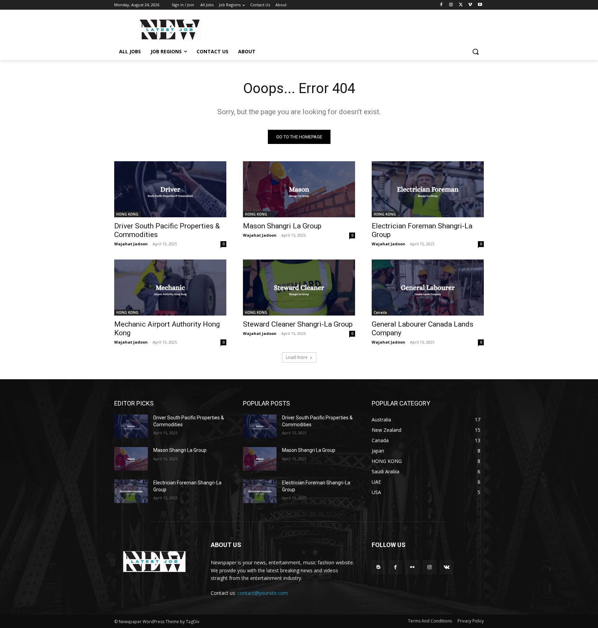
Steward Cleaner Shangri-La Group (298, 324)
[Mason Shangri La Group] (299, 189)
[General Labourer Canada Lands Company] (428, 288)
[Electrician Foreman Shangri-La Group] (428, 189)
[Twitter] (461, 5)
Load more (297, 357)
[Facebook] (441, 5)
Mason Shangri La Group (282, 226)
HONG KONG (127, 214)
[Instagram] (451, 5)
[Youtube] (480, 5)
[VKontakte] (446, 567)
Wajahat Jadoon (131, 243)
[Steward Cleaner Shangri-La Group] (299, 288)
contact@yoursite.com (262, 593)
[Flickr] (412, 567)
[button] (475, 51)
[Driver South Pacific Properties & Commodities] (170, 189)
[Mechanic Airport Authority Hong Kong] (170, 288)
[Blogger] (378, 567)
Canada (380, 312)
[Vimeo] (470, 5)
